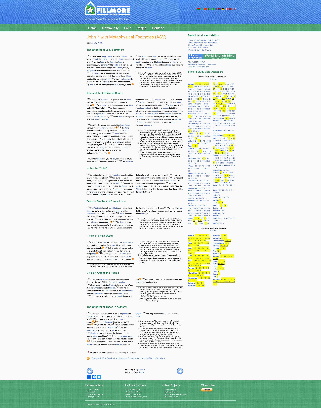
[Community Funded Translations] (234, 9)
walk (97, 59)
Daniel (215, 185)
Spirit (124, 253)
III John (215, 274)
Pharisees (97, 208)
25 (198, 89)
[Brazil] (213, 9)
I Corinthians (192, 273)
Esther (190, 206)
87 (218, 99)
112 (224, 106)
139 (220, 116)
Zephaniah (216, 213)
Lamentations (217, 170)
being (95, 336)
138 (217, 116)
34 (196, 91)
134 (227, 113)
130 (214, 113)
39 (207, 91)
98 (223, 101)
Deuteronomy (193, 124)
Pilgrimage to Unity (171, 392)
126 (223, 111)
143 (232, 116)
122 (234, 108)
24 (196, 89)
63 (229, 91)
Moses (99, 158)
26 (200, 89)
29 (207, 89)
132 (221, 113)
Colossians (217, 238)
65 (234, 91)
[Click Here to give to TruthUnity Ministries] (207, 389)
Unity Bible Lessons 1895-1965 (199, 67)
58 (218, 91)
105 (224, 103)
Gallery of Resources (133, 394)
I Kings (190, 166)
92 (230, 99)
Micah (215, 205)
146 (220, 118)
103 (217, 103)
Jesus (109, 56)
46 (200, 94)
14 (196, 86)
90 (226, 99)
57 (216, 91)
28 (205, 89)
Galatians (191, 283)
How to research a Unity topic (136, 396)
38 (205, 91)
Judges (190, 141)
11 (189, 86)
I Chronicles (192, 181)
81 (228, 96)
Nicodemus (94, 333)
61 (225, 91)
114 (231, 106)
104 (220, 103)
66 (214, 94)
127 (227, 111)
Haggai (215, 215)
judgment (147, 125)
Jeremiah (216, 155)
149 (230, 118)
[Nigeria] (209, 9)
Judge (141, 122)
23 (193, 89)
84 (234, 96)
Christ (116, 183)
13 (194, 86)
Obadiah (216, 200)
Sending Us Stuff (93, 396)
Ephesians (192, 285)
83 (232, 96)
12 (191, 86)
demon (158, 99)
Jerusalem (116, 174)
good (99, 113)
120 (227, 108)
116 (214, 108)
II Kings (190, 173)
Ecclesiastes (217, 130)
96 (218, 101)
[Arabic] (202, 9)
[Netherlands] (219, 9)
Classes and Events (133, 389)
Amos (215, 198)
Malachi (215, 223)
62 (227, 91)
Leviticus (191, 106)
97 (220, 101)
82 (230, 96)
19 (207, 86)
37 (202, 91)
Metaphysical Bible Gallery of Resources (202, 64)
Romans (191, 268)
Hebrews (216, 256)
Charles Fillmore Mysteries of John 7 (201, 45)
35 (198, 91)
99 (226, 101)
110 (217, 106)
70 (224, 94)
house (138, 316)
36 (200, 91)
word (180, 208)
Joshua (190, 133)
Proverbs (216, 121)
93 (233, 99)
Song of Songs (218, 135)
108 (233, 103)
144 (214, 118)
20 (209, 86)
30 (209, 89)
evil (161, 59)
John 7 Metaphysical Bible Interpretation (202, 42)
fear (96, 119)
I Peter (215, 264)
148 (226, 118)
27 (202, 89)
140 (223, 116)
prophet (122, 282)
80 (225, 96)
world (107, 79)
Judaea (104, 59)
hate (154, 56)
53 (228, 89)
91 (228, 99)
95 (216, 101)
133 (224, 113)
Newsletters (91, 392)
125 (220, 111)
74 (233, 94)
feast (102, 62)
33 (193, 91)
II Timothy (216, 248)
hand (105, 64)
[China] (205, 9)
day (104, 242)
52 (226, 89)
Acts (189, 260)
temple (102, 127)
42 (191, 94)
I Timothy (216, 246)
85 (213, 99)
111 (221, 106)
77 (218, 96)
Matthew (191, 235)
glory (102, 147)
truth (113, 282)
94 (213, 101)
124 (217, 111)
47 (202, 94)
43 (193, 94)
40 (209, 91)
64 (231, 91)
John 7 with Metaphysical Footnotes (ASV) (203, 40)
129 (233, 111)
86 (216, 99)
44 (196, 94)
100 (228, 101)
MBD (199, 62)
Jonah (215, 203)
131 (217, 113)
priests (119, 210)
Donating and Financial (95, 394)
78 (220, 96)
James (215, 261)
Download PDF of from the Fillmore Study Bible (128, 358)
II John (215, 271)
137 (214, 116)
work (179, 102)
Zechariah (216, 218)
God (118, 141)
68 (219, 94)
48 (205, 94)
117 (217, 108)
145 (217, 118)
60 (222, 91)
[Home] (107, 10)
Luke (190, 248)
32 (191, 91)
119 (224, 108)
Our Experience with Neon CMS (175, 394)
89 (223, 99)
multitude (99, 116)
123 (214, 111)
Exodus (190, 96)
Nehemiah (191, 201)
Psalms (190, 218)
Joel (214, 195)
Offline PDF (213, 79)
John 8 (141, 372)
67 (216, 94)
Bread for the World (171, 396)
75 (213, 96)
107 (230, 103)
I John (215, 269)
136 (233, 113)
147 (223, 118)
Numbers (191, 114)
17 (203, 86)
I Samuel (191, 148)
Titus (214, 251)
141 (226, 116)
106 (227, 103)
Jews (121, 59)
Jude (214, 276)
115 (234, 106)
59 (220, 91)
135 (230, 113)
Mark (190, 243)
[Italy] (216, 9)
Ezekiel (215, 173)
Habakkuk (216, 210)
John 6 (142, 369)
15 (198, 86)
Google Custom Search (134, 392)
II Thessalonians (218, 243)
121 (231, 108)
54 (230, 89)
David (130, 290)
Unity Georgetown (170, 389)
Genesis (191, 84)
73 (230, 94)
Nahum (215, 208)
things (104, 56)
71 (226, 94)
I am (100, 194)
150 (233, 118)
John (190, 255)
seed (124, 290)
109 (214, 106)
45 (198, 94)
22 (191, 89)
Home (92, 27)
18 (205, 86)
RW (203, 62)
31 (189, 91)
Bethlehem (98, 293)
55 (233, 89)
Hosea (215, 190)
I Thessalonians (218, 241)
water (93, 253)
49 (207, 94)
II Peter (215, 266)
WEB (100, 43)
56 (213, 91)
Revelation (216, 279)
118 (221, 108)
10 (208, 84)
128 (230, 111)
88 (220, 99)
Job (189, 208)
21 (189, 89)
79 (222, 96)
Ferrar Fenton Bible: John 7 (198, 47)
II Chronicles (192, 188)
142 (229, 116)
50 (209, 94)
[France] (227, 9)
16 (200, 86)
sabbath (155, 110)
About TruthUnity (93, 389)
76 (216, 96)
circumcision (144, 108)
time (91, 84)
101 (232, 101)
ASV (95, 43)
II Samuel (191, 158)
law (114, 158)
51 (224, 89)
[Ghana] (198, 9)
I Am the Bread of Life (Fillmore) (199, 50)
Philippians (216, 235)
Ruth (189, 146)
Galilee (124, 56)
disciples (90, 70)
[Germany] (223, 9)
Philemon (216, 253)
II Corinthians (192, 278)
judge (174, 122)
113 (227, 106)
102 (214, 103)
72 (228, 94)
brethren (117, 64)
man (96, 73)
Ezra (189, 198)
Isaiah (215, 138)
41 (189, 94)
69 (221, 94)
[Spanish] (230, 9)
